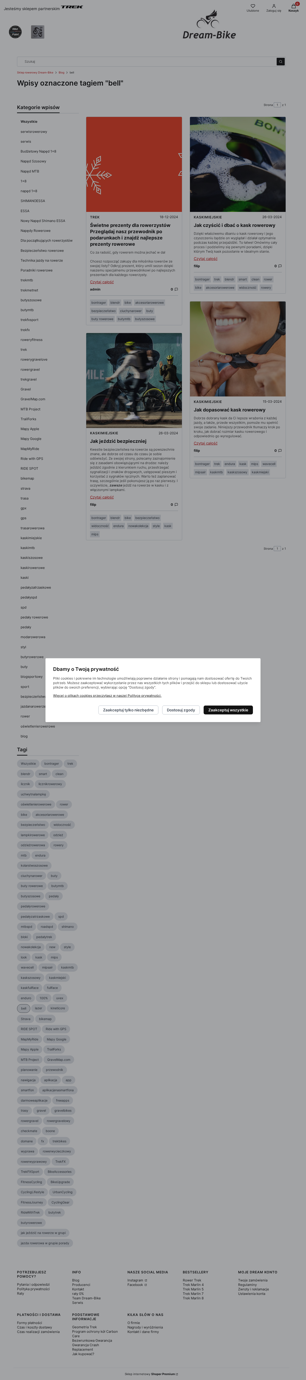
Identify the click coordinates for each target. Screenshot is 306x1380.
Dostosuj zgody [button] (181, 710)
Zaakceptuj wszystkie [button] (228, 710)
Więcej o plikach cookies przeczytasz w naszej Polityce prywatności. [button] (107, 695)
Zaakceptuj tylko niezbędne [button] (128, 710)
